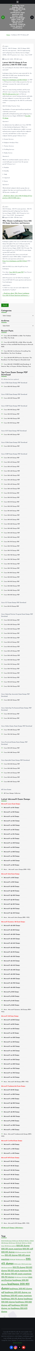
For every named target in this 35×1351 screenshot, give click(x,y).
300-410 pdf (12, 1259)
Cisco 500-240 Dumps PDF (12, 629)
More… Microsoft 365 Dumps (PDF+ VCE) (16, 1081)
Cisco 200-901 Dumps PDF (12, 386)
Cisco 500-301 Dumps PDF (11, 633)
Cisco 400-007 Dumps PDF (12, 398)
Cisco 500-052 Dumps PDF (12, 764)
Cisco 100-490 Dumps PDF (12, 434)
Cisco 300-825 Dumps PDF (12, 590)
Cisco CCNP (28, 55)
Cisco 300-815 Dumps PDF (11, 581)
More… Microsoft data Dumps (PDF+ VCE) (17, 917)
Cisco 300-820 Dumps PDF (12, 586)
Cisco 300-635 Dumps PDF (12, 537)
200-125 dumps (4, 1243)
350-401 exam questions (21, 1274)
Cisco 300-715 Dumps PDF (11, 550)
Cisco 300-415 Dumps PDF (11, 466)
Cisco (22, 55)
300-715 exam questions (9, 50)
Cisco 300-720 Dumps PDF (12, 555)
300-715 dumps (12, 48)
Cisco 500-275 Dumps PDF (12, 748)
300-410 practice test (20, 1259)
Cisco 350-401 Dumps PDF (11, 457)
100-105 (3, 1240)
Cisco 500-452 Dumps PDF (12, 646)
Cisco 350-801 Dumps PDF (11, 572)
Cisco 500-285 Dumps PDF (12, 752)
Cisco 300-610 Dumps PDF (12, 515)
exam (6, 46)
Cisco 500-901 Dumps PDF (12, 673)
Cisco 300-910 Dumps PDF (12, 409)
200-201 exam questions (10, 1245)
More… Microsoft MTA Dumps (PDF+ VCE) (16, 1223)
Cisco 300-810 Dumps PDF (12, 577)
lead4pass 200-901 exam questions (16, 1296)
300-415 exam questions (6, 1267)
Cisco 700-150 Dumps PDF (11, 677)
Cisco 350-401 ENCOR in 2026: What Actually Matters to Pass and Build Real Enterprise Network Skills (17, 344)
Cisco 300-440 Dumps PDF (12, 488)
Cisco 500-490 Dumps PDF (12, 655)
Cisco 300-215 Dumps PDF (11, 714)
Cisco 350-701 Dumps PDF (11, 541)
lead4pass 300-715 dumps (12, 1299)
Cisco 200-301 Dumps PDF (12, 446)
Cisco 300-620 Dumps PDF (12, 524)
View (26, 116)
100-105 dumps (8, 1240)
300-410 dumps (11, 1255)
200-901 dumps (8, 1252)
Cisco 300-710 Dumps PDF (11, 546)
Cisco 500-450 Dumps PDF (12, 777)
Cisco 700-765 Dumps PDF (12, 734)
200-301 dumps (23, 1246)
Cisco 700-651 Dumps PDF (11, 682)
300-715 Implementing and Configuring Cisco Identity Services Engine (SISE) (16, 53)
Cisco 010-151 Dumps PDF (11, 606)
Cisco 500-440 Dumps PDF (12, 773)
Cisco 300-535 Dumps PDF (11, 506)
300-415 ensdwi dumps (26, 1264)
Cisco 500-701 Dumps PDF (11, 664)
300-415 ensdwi (17, 1264)
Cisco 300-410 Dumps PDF (12, 462)
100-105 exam (15, 1240)
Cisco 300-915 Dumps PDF (11, 414)
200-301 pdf (28, 1249)
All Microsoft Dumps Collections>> (12, 1227)
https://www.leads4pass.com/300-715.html (15, 80)
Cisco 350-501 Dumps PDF (11, 493)
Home (8, 35)
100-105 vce (27, 1240)
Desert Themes (17, 1342)
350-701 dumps (7, 1277)
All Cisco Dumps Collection (12, 793)
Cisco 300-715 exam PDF (16, 272)
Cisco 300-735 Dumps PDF (11, 568)
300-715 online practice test (11, 94)
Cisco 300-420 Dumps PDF (12, 471)
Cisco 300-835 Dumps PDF (12, 594)
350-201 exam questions (17, 1271)
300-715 (5, 48)
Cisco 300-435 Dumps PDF (12, 484)
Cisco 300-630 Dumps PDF (12, 533)
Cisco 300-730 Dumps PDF (12, 564)
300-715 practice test (13, 55)
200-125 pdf (18, 1243)
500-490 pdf (25, 1277)
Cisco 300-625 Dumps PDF (12, 528)
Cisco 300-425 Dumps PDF (12, 475)
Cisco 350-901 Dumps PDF (11, 423)
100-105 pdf (21, 1240)
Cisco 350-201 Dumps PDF (11, 718)
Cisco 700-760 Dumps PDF (12, 686)
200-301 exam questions (11, 1249)
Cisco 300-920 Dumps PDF (12, 418)
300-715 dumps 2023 (24, 48)
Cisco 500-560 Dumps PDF (12, 660)
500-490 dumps (18, 1277)
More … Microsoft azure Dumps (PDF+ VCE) (17, 869)
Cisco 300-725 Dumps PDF (12, 559)
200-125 (32, 1240)
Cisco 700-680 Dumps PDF (12, 730)
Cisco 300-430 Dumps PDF (12, 480)
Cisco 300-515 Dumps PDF (11, 502)
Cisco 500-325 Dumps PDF (12, 637)
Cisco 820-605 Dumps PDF (12, 781)
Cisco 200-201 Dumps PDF (12, 700)
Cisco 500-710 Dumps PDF (11, 668)
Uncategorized (19, 215)
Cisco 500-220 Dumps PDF (12, 768)
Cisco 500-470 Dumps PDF (12, 651)
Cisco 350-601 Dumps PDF (11, 510)
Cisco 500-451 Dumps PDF (11, 642)
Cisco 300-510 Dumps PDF (11, 497)
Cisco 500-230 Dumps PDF (12, 624)
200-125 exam (12, 1243)
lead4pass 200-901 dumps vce (18, 1292)
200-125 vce (24, 1243)
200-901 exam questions (20, 1252)
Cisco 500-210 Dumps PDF (12, 620)
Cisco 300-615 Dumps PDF (11, 519)
